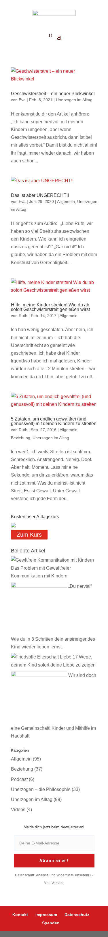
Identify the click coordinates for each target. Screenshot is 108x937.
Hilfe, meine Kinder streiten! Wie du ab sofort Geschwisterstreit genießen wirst (50, 307)
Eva (22, 99)
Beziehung (20, 437)
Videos (18, 809)
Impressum (46, 914)
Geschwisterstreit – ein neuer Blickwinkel (53, 93)
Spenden (51, 923)
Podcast (19, 779)
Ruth (23, 315)
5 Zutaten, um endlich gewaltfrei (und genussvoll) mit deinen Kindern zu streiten (53, 421)
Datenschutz (77, 914)
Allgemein (66, 201)
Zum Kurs (29, 534)
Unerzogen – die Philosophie (41, 789)
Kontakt (20, 914)
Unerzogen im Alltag (74, 99)
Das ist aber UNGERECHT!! (40, 195)
